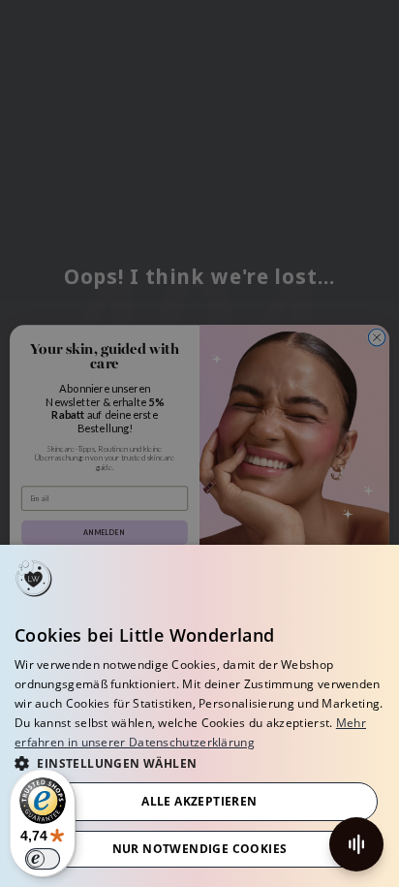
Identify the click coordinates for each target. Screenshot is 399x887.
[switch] (42, 859)
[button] (199, 762)
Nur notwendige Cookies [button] (200, 848)
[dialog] (199, 716)
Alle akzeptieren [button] (199, 801)
